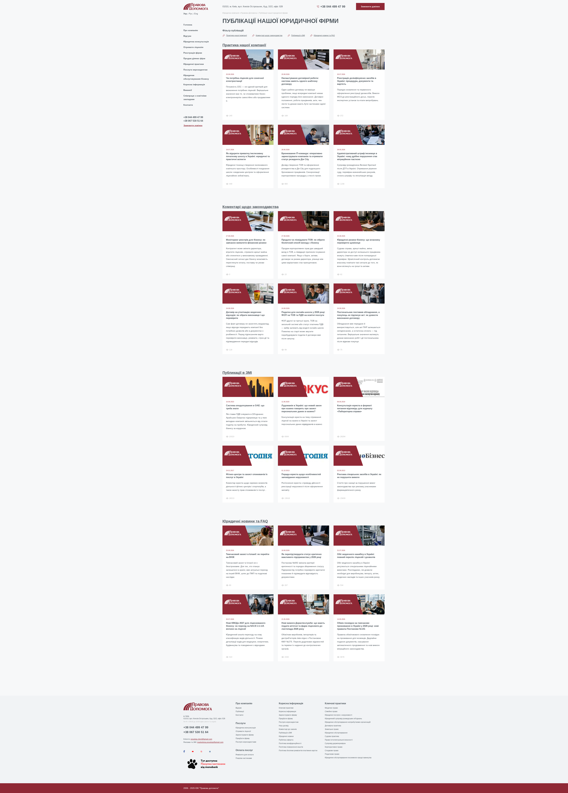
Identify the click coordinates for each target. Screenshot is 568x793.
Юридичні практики (193, 64)
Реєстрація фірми (192, 53)
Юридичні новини (286, 736)
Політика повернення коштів (291, 747)
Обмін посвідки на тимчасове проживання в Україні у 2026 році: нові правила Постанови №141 (358, 626)
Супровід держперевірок (335, 743)
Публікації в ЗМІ (285, 733)
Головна (187, 25)
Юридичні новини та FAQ (324, 35)
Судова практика (332, 736)
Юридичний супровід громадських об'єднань (343, 719)
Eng (196, 13)
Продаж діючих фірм (194, 58)
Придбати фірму (243, 738)
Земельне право (332, 729)
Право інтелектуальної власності (339, 740)
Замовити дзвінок (193, 125)
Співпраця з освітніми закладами (194, 97)
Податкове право (332, 754)
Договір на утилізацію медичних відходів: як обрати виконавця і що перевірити (245, 315)
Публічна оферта (286, 740)
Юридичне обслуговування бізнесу (196, 77)
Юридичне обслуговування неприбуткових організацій (348, 722)
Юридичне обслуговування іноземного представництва (348, 758)
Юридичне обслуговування (336, 733)
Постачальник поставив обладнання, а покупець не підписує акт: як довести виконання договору (358, 315)
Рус (190, 13)
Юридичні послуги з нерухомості (338, 715)
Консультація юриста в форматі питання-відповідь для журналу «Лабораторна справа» (354, 408)
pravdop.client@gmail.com (201, 739)
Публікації (240, 711)
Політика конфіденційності (290, 743)
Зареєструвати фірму (245, 735)
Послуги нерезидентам (195, 69)
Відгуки (187, 36)
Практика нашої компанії (236, 35)
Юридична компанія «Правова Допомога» (240, 13)
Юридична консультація (196, 41)
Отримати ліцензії (243, 731)
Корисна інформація (194, 84)
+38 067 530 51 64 (193, 121)
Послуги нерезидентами (246, 742)
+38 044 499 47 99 (332, 6)
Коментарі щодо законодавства (269, 35)
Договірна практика (333, 726)
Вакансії (187, 90)
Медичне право (331, 708)
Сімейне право (331, 711)
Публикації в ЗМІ (298, 35)
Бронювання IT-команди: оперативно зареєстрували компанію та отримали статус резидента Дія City (302, 156)
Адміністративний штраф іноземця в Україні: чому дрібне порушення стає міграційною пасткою (357, 156)
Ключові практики (286, 708)
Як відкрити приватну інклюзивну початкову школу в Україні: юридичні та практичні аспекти (248, 156)
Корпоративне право (333, 747)
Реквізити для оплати (245, 755)
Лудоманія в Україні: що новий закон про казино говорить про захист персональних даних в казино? (301, 408)
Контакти (188, 105)
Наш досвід (283, 726)
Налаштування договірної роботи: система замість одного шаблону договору (300, 81)
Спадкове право (331, 751)
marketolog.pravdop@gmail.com (210, 742)
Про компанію (190, 30)
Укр (185, 13)
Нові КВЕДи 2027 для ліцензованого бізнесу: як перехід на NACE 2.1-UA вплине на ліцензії (245, 626)
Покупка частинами (244, 758)
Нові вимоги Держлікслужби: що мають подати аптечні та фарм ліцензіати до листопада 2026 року (303, 626)
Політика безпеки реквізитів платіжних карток (298, 751)
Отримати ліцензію (193, 47)
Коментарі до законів (288, 729)
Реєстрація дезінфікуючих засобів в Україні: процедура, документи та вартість (356, 81)
